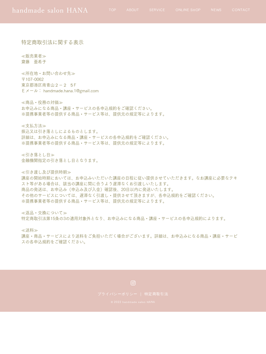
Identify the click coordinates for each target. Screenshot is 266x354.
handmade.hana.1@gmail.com (71, 91)
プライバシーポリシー (118, 294)
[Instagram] (133, 283)
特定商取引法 (156, 294)
